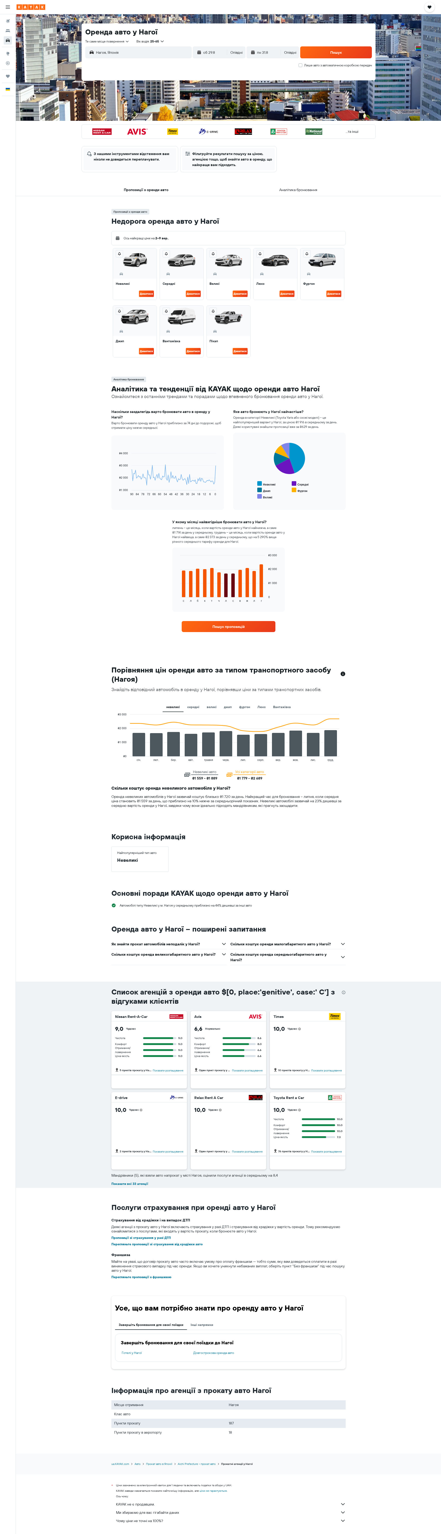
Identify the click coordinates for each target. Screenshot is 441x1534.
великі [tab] (212, 707)
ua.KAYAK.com (120, 1464)
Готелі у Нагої (132, 1353)
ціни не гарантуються (213, 1490)
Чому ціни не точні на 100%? (139, 1520)
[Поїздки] (8, 76)
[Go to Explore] (8, 53)
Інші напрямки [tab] (202, 1325)
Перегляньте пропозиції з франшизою (141, 1277)
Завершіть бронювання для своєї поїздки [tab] (151, 1325)
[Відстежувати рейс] (8, 63)
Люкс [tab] (261, 707)
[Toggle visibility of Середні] (300, 483)
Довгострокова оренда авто (213, 1353)
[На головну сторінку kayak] (31, 7)
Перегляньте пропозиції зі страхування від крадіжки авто (157, 1244)
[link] (228, 626)
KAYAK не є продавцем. (135, 1504)
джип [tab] (228, 707)
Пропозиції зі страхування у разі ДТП (141, 1238)
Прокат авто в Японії (159, 1464)
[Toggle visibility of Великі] (264, 496)
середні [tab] (193, 707)
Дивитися (146, 293)
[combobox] (107, 41)
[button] (8, 7)
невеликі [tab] (173, 707)
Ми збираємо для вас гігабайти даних (147, 1512)
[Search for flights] (8, 21)
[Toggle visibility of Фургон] (299, 490)
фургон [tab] (244, 707)
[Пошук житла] (8, 30)
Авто (138, 1464)
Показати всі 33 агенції (129, 1184)
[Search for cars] (8, 40)
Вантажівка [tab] (282, 707)
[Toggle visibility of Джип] (263, 490)
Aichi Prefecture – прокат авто (197, 1464)
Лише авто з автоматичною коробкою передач (338, 65)
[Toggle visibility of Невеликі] (266, 483)
